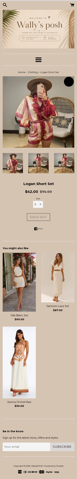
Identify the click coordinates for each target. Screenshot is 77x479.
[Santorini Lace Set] (57, 277)
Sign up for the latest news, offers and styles (30, 437)
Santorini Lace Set (57, 306)
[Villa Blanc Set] (19, 282)
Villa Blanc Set (19, 315)
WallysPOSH (37, 466)
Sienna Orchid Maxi (19, 402)
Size (38, 198)
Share (40, 228)
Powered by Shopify (54, 466)
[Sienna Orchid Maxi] (19, 362)
